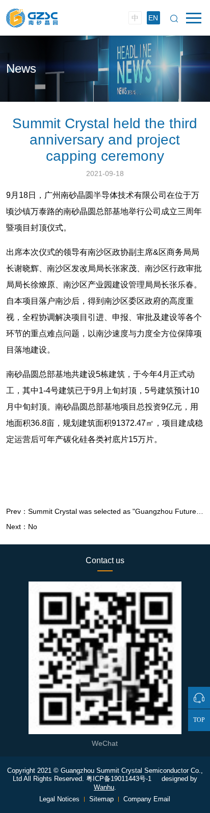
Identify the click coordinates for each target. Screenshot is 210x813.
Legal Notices (60, 799)
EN (153, 18)
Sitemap (102, 799)
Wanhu (104, 787)
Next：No (21, 526)
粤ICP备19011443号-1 (118, 778)
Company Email (146, 799)
